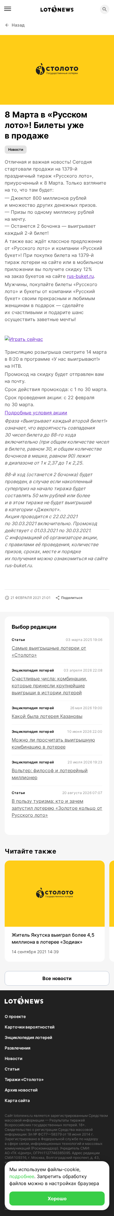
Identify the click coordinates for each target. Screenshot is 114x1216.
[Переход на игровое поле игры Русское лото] (24, 339)
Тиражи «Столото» (24, 1079)
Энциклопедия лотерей (28, 1037)
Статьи (12, 1068)
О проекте (15, 1016)
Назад (18, 24)
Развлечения (17, 1047)
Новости (15, 149)
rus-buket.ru (80, 276)
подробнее (21, 1176)
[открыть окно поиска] (104, 9)
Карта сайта (17, 1100)
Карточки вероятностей (29, 1026)
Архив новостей (21, 1089)
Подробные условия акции (36, 413)
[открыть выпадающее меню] (7, 8)
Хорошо (57, 1198)
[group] (55, 911)
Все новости (57, 978)
